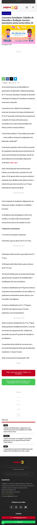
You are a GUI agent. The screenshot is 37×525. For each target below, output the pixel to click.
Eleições (6, 436)
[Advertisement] (18, 63)
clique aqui (13, 163)
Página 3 (5, 82)
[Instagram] (16, 507)
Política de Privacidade (18, 469)
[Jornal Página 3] (12, 7)
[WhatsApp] (3, 79)
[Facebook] (7, 79)
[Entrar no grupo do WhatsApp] (3, 522)
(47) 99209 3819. (9, 494)
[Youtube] (26, 507)
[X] (11, 79)
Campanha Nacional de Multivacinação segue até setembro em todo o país (18, 450)
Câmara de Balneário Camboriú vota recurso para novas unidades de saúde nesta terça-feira (17, 430)
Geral (5, 425)
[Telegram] (15, 79)
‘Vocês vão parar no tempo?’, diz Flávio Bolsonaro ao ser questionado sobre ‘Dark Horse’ (17, 440)
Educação (6, 13)
